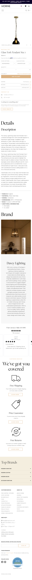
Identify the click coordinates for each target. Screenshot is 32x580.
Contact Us (4, 501)
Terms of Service (5, 507)
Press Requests (5, 511)
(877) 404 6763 (7, 97)
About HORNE (20, 493)
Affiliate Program (6, 505)
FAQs (2, 499)
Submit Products (21, 503)
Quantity (3, 67)
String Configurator (7, 513)
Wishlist (19, 505)
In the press (20, 499)
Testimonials (20, 501)
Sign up (23, 545)
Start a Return (5, 495)
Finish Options (5, 61)
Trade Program (5, 503)
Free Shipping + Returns (7, 493)
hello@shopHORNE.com (9, 94)
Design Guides (20, 511)
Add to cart (16, 76)
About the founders (22, 497)
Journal (19, 495)
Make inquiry (7, 109)
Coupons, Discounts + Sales (23, 508)
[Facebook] (2, 562)
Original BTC (5, 49)
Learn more (15, 394)
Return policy (5, 497)
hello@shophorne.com (9, 520)
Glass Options (20, 61)
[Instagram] (5, 562)
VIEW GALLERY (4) (6, 45)
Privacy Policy (5, 509)
